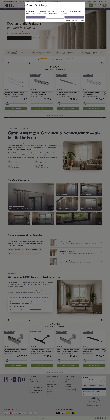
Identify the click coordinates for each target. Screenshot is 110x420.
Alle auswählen (35, 17)
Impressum (81, 20)
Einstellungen (55, 17)
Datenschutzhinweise (71, 20)
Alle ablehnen (74, 17)
